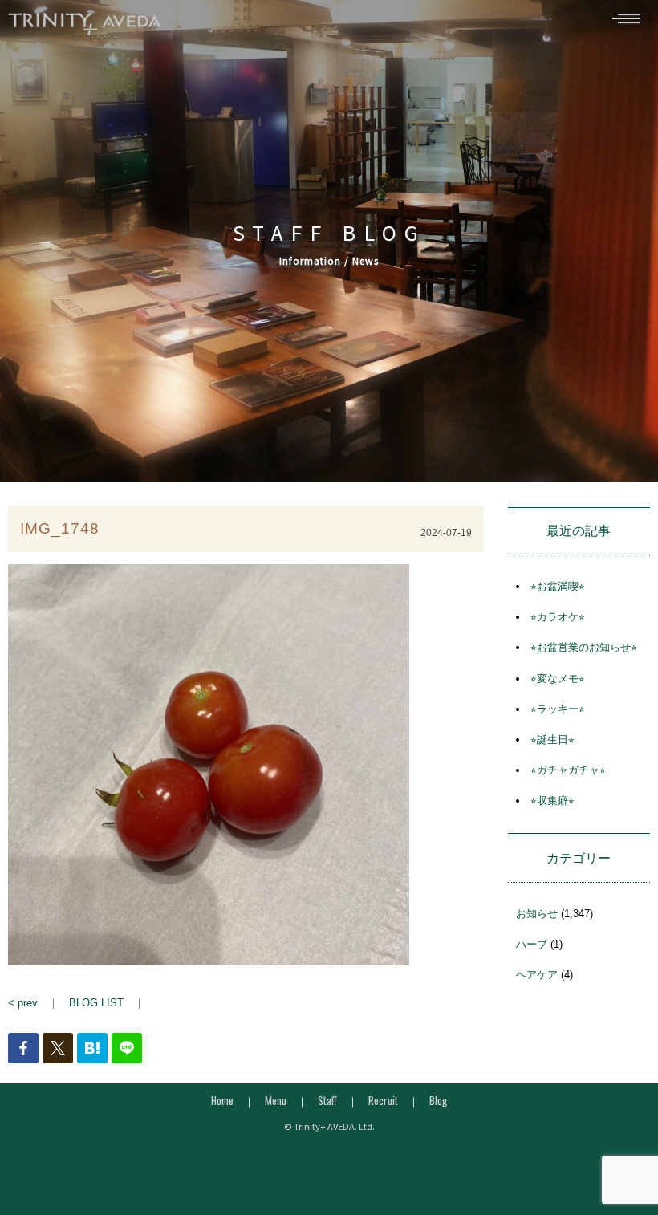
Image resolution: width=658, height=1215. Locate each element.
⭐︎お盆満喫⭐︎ (557, 586)
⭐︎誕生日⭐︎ (552, 739)
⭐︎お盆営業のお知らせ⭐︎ (583, 647)
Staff (327, 1100)
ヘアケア (537, 975)
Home (222, 1100)
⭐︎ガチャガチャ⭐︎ (568, 770)
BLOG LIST (96, 1003)
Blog (438, 1100)
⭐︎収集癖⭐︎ (552, 800)
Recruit (383, 1100)
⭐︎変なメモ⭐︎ (557, 679)
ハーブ (531, 944)
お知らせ (537, 914)
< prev (23, 1003)
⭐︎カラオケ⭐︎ (557, 617)
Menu (275, 1100)
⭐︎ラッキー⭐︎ (557, 709)
